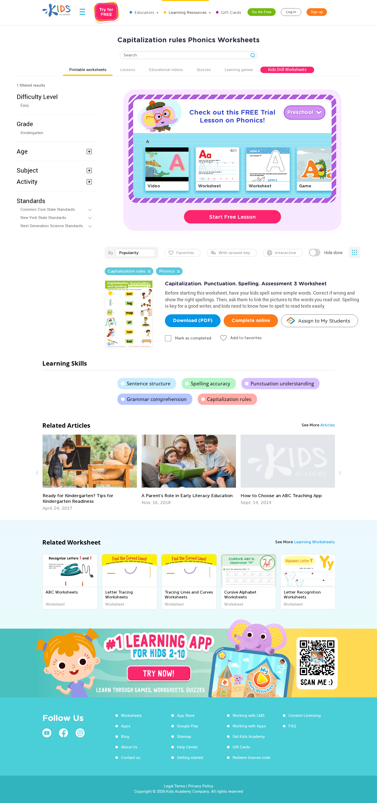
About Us (129, 746)
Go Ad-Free (261, 12)
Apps (125, 725)
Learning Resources (186, 12)
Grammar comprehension (157, 399)
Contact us (130, 757)
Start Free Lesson (232, 217)
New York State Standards (43, 217)
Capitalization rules (229, 399)
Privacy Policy (200, 785)
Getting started (190, 757)
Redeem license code (251, 757)
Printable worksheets (87, 69)
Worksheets (131, 715)
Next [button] (339, 472)
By (110, 252)
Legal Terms (174, 785)
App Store (185, 715)
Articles (327, 425)
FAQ (292, 725)
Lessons (127, 69)
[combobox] (135, 253)
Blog (125, 736)
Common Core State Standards (48, 209)
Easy (25, 105)
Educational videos (166, 69)
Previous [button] (37, 472)
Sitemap (184, 736)
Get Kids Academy (249, 736)
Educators (143, 12)
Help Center (187, 746)
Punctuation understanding (282, 383)
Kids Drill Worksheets (287, 69)
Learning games (239, 69)
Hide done (333, 252)
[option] (90, 473)
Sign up (317, 12)
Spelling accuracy (210, 383)
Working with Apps (249, 725)
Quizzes (204, 69)
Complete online (251, 320)
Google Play (187, 725)
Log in (291, 12)
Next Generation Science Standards (52, 225)
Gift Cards (230, 12)
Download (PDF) (193, 320)
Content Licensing (305, 715)
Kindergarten (32, 132)
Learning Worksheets (314, 541)
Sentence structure (149, 383)
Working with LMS (248, 715)
